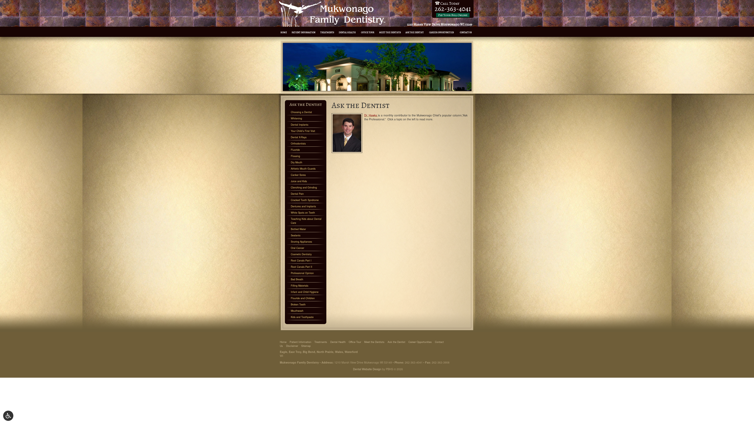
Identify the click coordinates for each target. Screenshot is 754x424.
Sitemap (306, 346)
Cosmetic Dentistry (301, 254)
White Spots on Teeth (303, 212)
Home (283, 32)
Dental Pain (297, 194)
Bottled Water (298, 229)
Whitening (296, 118)
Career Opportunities (441, 32)
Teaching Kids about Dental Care (306, 221)
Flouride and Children (303, 298)
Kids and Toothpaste (302, 317)
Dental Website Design (367, 369)
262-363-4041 (414, 362)
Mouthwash (297, 311)
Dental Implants (299, 124)
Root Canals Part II (301, 267)
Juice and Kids (299, 181)
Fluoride (295, 150)
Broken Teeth (298, 304)
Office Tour (367, 32)
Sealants (295, 235)
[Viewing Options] (8, 415)
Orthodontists (298, 143)
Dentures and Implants (303, 206)
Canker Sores (298, 175)
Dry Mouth (296, 162)
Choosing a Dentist (301, 112)
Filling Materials (299, 285)
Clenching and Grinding (304, 187)
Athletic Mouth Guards (303, 168)
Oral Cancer (297, 248)
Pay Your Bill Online (453, 15)
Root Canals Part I (301, 260)
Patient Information (303, 32)
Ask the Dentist (414, 32)
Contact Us (466, 32)
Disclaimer (292, 346)
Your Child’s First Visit (303, 131)
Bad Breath (297, 279)
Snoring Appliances (301, 241)
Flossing (295, 156)
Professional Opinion (302, 273)
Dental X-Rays (299, 137)
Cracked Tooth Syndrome (305, 200)
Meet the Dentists (390, 32)
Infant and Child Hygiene (304, 292)
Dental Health (347, 32)
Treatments (327, 32)
